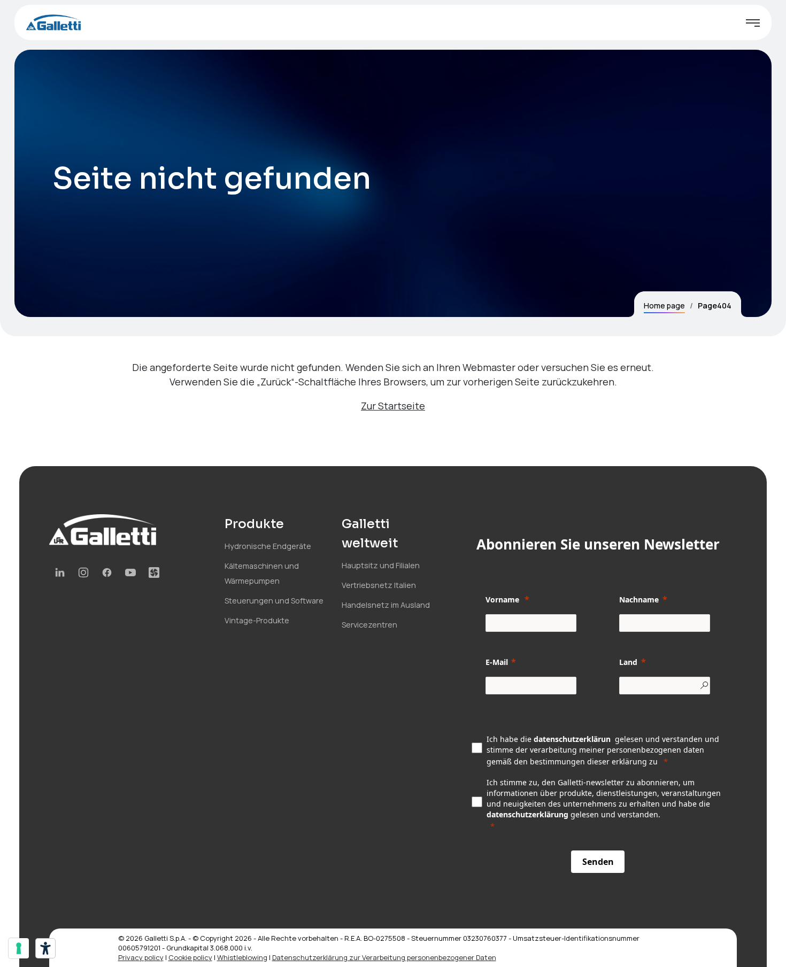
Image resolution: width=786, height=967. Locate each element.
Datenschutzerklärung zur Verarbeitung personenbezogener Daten (384, 957)
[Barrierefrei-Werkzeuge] (45, 948)
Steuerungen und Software (274, 600)
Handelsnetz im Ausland (386, 605)
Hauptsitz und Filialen (381, 565)
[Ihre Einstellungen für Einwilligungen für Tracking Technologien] (19, 948)
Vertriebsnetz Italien (379, 585)
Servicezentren (369, 625)
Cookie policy (190, 957)
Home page (664, 305)
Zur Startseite (393, 405)
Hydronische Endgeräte (268, 546)
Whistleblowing (242, 957)
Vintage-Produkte (257, 620)
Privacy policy (141, 957)
